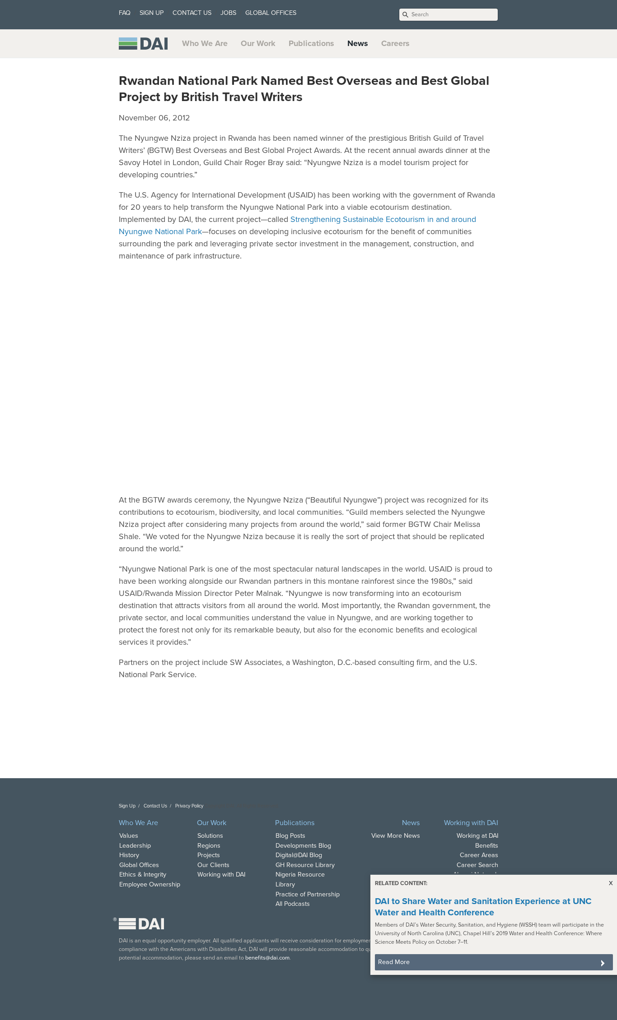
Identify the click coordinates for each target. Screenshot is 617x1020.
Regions (208, 845)
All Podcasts (293, 904)
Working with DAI (221, 874)
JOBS (228, 13)
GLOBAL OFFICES (270, 13)
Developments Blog (303, 845)
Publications (311, 43)
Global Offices (139, 865)
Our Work (258, 43)
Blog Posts (290, 836)
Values (128, 836)
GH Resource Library (305, 865)
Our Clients (213, 865)
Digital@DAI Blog (299, 855)
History (129, 855)
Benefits (486, 845)
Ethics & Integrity (142, 874)
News (357, 43)
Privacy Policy (189, 806)
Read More (394, 962)
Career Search (477, 865)
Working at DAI (477, 836)
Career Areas (479, 855)
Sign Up (127, 806)
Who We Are (205, 43)
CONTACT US (192, 13)
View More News (395, 836)
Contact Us (155, 806)
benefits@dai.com (267, 957)
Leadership (135, 845)
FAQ (125, 13)
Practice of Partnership (308, 894)
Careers (395, 43)
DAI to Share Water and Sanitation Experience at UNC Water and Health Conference (483, 907)
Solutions (210, 836)
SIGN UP (152, 13)
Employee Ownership (149, 884)
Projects (208, 855)
